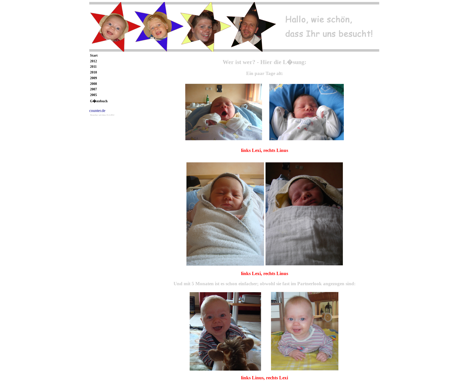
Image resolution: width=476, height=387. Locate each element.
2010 (93, 72)
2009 (93, 78)
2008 (93, 84)
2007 (93, 89)
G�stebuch (99, 101)
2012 (93, 61)
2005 (93, 95)
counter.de (97, 110)
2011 (93, 67)
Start (94, 55)
